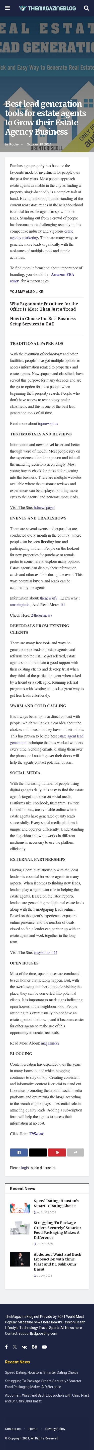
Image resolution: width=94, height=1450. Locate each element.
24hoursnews (41, 615)
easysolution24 (45, 952)
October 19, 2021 (39, 144)
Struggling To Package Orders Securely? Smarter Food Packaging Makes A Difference (57, 1230)
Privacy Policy (55, 1428)
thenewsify (48, 598)
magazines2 (50, 1043)
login (25, 1168)
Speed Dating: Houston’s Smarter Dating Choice (56, 1203)
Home (33, 1428)
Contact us (13, 1428)
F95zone (36, 1133)
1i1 (62, 604)
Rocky (14, 144)
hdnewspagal (44, 507)
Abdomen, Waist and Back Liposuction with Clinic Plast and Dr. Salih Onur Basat (57, 1262)
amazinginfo (19, 604)
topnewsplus (48, 423)
